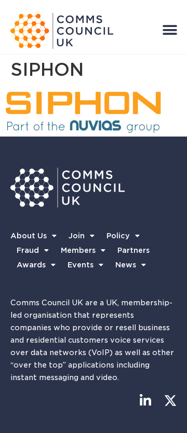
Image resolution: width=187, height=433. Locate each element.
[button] (169, 30)
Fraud (28, 250)
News (125, 265)
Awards (31, 265)
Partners (133, 250)
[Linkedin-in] (145, 400)
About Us (28, 236)
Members (78, 250)
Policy (118, 236)
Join (77, 236)
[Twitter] (170, 400)
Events (81, 265)
